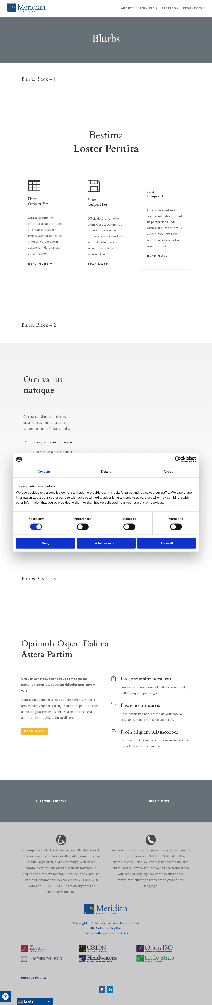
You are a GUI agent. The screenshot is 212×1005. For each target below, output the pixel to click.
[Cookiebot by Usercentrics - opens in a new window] (178, 459)
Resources (192, 8)
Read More (38, 263)
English (29, 1001)
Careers (169, 8)
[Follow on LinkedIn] (110, 989)
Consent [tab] (44, 471)
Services (147, 8)
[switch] (83, 526)
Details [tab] (106, 471)
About (126, 8)
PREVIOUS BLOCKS (53, 801)
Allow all (166, 543)
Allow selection (106, 543)
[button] (5, 996)
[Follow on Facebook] (102, 989)
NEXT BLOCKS (159, 801)
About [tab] (168, 471)
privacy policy (34, 977)
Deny (45, 543)
